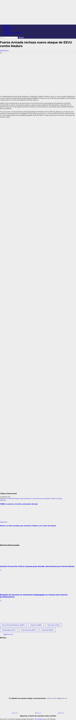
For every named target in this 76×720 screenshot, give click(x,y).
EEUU (6, 498)
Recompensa (26, 498)
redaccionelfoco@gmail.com (56, 698)
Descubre (7, 34)
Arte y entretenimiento (13, 32)
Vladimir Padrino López (53, 498)
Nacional (7, 27)
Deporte (7, 31)
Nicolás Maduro (14, 498)
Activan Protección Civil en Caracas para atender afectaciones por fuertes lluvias (37, 566)
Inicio (6, 25)
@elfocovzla (8, 634)
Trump (33, 498)
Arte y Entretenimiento (13, 625)
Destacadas (8, 630)
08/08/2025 (4, 51)
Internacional (9, 29)
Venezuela (41, 498)
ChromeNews (39, 719)
